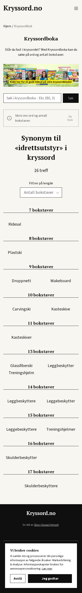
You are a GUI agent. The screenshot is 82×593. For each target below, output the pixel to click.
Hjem (7, 26)
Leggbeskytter (61, 366)
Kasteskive (60, 309)
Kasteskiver (21, 337)
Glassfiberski (21, 366)
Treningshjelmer (60, 429)
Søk (70, 98)
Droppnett (21, 281)
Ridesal (14, 224)
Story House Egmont (46, 525)
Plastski (15, 253)
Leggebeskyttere (21, 429)
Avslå (18, 578)
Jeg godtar (50, 578)
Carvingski (21, 309)
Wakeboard (60, 281)
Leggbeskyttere (21, 401)
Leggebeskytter (61, 401)
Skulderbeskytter (21, 458)
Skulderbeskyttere (41, 486)
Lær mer (47, 569)
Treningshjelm (21, 373)
